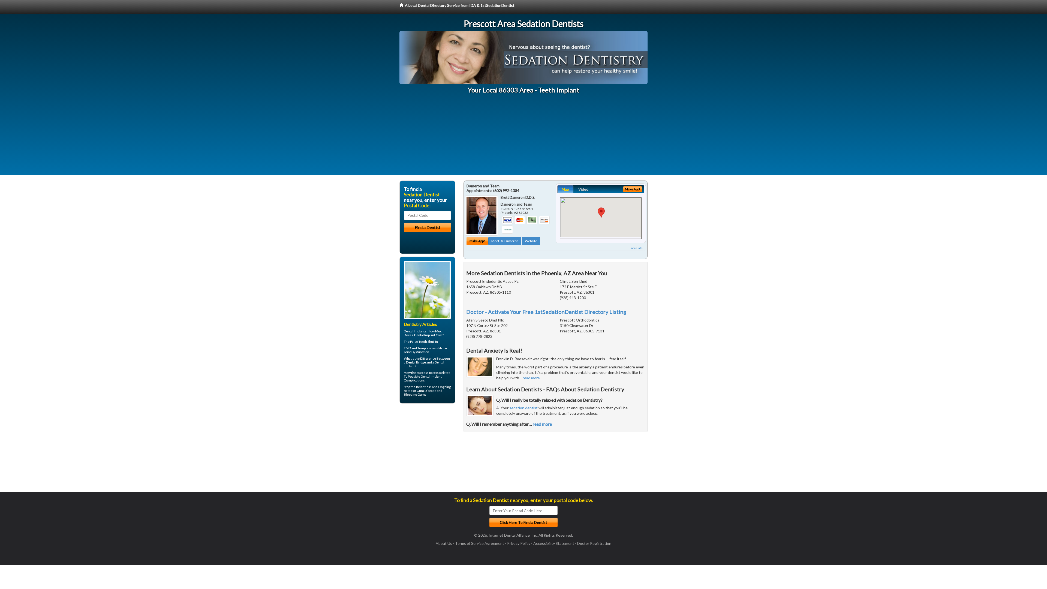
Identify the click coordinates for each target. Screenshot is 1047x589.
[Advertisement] (523, 137)
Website (531, 241)
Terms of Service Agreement (479, 543)
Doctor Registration (594, 543)
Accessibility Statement (553, 543)
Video (583, 189)
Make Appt (477, 241)
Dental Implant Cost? (429, 335)
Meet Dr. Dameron (504, 241)
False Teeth (418, 341)
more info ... (637, 248)
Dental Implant (431, 376)
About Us (444, 543)
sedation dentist (523, 407)
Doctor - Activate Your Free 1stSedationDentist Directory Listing (546, 311)
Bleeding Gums (415, 394)
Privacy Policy (518, 543)
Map (565, 189)
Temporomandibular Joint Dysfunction (425, 350)
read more (531, 377)
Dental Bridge (416, 362)
